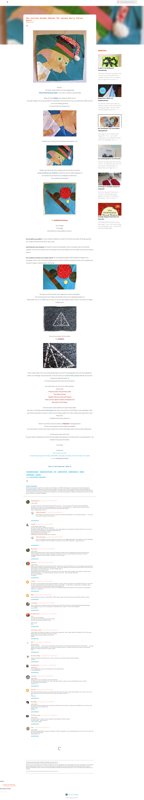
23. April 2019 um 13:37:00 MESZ (48, 665)
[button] (27, 26)
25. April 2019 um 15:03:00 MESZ (49, 715)
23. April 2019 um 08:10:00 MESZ (44, 581)
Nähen (82, 472)
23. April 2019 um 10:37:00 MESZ (46, 603)
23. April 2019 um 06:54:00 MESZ (46, 549)
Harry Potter (62, 472)
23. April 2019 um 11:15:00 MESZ (42, 642)
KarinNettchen (35, 665)
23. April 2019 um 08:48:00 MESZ (43, 594)
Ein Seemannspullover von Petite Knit (109, 158)
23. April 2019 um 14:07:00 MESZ (45, 676)
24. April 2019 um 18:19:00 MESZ (46, 701)
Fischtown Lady (35, 715)
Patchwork (30, 475)
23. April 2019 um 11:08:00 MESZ (50, 630)
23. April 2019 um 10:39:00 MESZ (48, 613)
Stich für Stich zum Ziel (59, 453)
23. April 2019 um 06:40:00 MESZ (54, 512)
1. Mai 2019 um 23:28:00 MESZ (42, 727)
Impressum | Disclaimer (9, 785)
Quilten (38, 475)
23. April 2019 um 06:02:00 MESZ (48, 500)
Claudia (33, 524)
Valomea (33, 689)
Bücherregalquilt (32, 472)
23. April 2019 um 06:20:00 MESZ (44, 524)
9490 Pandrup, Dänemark (38, 477)
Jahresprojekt (73, 472)
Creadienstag (34, 455)
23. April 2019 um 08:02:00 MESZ (45, 562)
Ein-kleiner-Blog (35, 655)
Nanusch (33, 562)
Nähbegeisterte (35, 500)
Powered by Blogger (73, 794)
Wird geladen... (4, 791)
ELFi (32, 642)
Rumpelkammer (35, 613)
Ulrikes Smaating (41, 512)
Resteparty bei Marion (62, 458)
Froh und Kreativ (77, 455)
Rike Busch (34, 549)
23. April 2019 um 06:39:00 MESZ (54, 537)
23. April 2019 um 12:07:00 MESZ (49, 655)
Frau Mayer (34, 603)
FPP (55, 472)
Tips (32, 727)
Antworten (35, 520)
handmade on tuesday (64, 455)
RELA (32, 594)
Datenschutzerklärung (9, 784)
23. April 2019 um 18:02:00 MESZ (44, 689)
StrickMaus (34, 701)
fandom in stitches (46, 472)
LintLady (33, 676)
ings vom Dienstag (44, 455)
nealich (33, 581)
